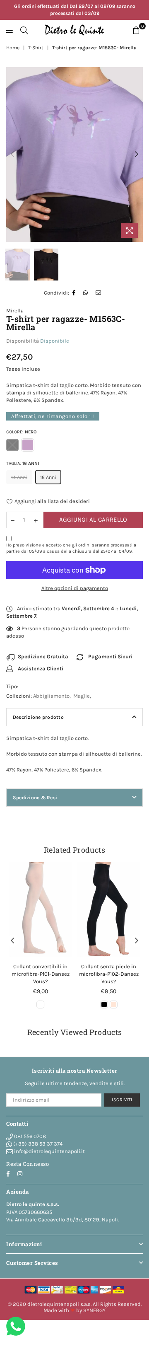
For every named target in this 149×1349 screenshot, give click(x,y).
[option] (74, 154)
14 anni (19, 477)
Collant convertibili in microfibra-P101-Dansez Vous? (41, 973)
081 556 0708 (29, 1136)
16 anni (48, 477)
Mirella (15, 310)
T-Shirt (35, 48)
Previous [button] (12, 154)
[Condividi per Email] (98, 293)
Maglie (81, 696)
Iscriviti (122, 1099)
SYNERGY (94, 1310)
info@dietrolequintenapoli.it (49, 1151)
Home (12, 48)
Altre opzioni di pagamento (74, 588)
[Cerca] (24, 30)
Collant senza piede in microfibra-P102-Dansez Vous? (109, 973)
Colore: (21, 432)
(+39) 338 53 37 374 (37, 1144)
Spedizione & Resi (35, 797)
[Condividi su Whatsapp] (85, 293)
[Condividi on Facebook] (74, 293)
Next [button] (136, 154)
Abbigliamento (51, 696)
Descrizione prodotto (38, 717)
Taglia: (22, 463)
